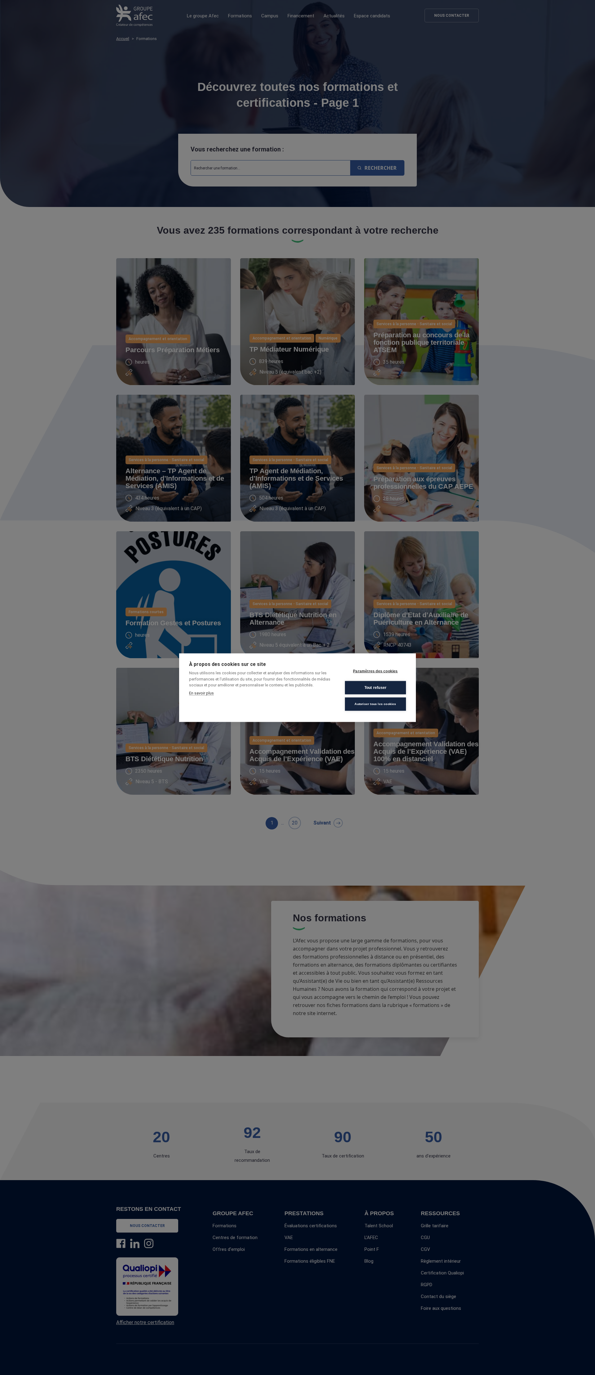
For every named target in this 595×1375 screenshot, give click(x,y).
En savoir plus (201, 692)
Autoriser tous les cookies (375, 704)
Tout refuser (375, 687)
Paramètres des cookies (375, 671)
